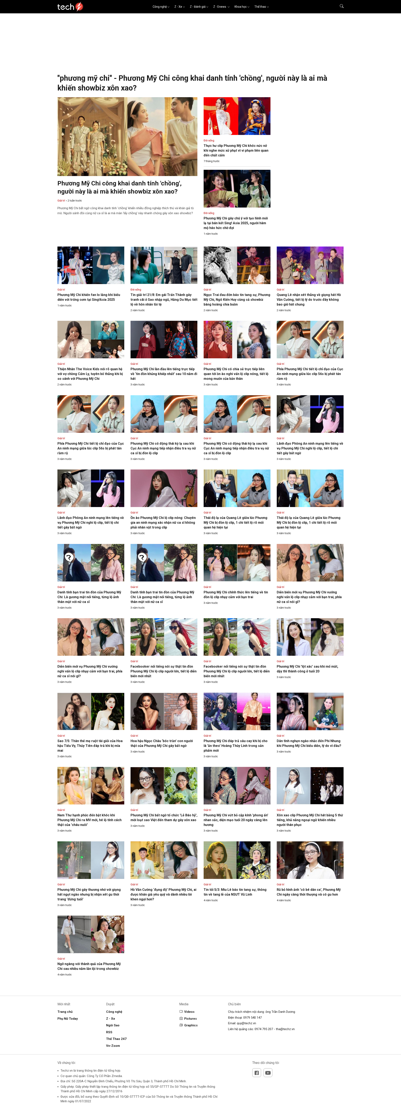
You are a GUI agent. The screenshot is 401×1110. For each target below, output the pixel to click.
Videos (189, 1012)
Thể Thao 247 (116, 1039)
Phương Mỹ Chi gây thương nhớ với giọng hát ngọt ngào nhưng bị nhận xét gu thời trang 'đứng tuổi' (89, 894)
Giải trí (61, 200)
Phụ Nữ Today (67, 1019)
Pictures (190, 1019)
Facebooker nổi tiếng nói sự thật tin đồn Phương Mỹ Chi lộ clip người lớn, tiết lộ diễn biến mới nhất (164, 671)
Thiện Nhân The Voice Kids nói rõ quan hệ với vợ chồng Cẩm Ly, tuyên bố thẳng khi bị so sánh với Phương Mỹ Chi (90, 374)
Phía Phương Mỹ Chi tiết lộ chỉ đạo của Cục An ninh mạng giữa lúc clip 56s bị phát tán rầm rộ (310, 374)
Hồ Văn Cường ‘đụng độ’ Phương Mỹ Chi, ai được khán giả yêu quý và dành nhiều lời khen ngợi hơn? (163, 894)
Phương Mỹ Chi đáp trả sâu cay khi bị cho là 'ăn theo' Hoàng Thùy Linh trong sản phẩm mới (236, 746)
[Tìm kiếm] (339, 6)
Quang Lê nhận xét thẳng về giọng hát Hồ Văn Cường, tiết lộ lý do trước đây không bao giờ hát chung (309, 299)
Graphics (191, 1025)
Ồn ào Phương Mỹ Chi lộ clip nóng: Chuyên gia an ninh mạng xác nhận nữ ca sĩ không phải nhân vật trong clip (163, 522)
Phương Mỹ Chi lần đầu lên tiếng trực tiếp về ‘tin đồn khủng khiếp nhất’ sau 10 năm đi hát (164, 374)
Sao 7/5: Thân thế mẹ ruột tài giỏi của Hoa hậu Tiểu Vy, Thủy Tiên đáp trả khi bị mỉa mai (90, 746)
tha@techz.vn (285, 1029)
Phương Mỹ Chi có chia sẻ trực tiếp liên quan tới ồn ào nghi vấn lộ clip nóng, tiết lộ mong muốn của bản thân (236, 374)
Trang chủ (64, 1012)
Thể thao (260, 6)
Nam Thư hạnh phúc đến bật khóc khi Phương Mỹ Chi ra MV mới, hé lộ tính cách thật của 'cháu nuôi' (89, 820)
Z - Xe (178, 6)
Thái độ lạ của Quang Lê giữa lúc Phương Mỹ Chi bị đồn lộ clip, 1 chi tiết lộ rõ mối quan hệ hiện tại (235, 522)
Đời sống (209, 140)
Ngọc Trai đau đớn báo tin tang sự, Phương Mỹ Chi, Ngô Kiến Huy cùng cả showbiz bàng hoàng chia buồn (237, 299)
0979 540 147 (252, 1017)
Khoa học (241, 6)
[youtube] (268, 1072)
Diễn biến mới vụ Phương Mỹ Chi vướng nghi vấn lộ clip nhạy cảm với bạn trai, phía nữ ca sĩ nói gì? (309, 597)
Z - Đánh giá (198, 6)
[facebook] (256, 1072)
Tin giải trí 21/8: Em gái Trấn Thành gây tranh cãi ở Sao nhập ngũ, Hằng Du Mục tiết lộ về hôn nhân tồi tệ (164, 299)
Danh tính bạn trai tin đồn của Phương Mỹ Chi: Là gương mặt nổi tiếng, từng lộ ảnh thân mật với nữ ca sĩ (89, 597)
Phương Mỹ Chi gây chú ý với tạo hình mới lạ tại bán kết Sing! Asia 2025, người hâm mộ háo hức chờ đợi (236, 223)
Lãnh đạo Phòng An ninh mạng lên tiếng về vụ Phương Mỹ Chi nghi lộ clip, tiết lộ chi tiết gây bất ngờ (310, 448)
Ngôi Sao (112, 1025)
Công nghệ (160, 6)
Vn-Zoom (113, 1046)
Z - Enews (220, 6)
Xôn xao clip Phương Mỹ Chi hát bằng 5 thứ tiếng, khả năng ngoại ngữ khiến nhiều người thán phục (310, 820)
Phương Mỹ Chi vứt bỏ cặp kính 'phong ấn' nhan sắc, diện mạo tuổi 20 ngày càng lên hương (236, 820)
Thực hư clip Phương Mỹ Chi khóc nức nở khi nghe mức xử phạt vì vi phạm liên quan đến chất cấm (236, 150)
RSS (109, 1032)
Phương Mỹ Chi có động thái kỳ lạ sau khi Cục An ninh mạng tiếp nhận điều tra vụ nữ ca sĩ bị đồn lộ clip (163, 448)
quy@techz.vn (246, 1023)
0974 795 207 (264, 1029)
